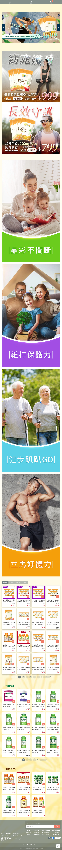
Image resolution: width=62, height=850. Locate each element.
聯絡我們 (28, 832)
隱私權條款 (56, 834)
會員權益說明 (56, 830)
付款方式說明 (46, 830)
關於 (28, 830)
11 (31, 677)
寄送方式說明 (45, 832)
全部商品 (36, 830)
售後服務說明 (45, 834)
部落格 (28, 834)
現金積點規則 (55, 832)
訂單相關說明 (36, 834)
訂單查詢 (36, 832)
